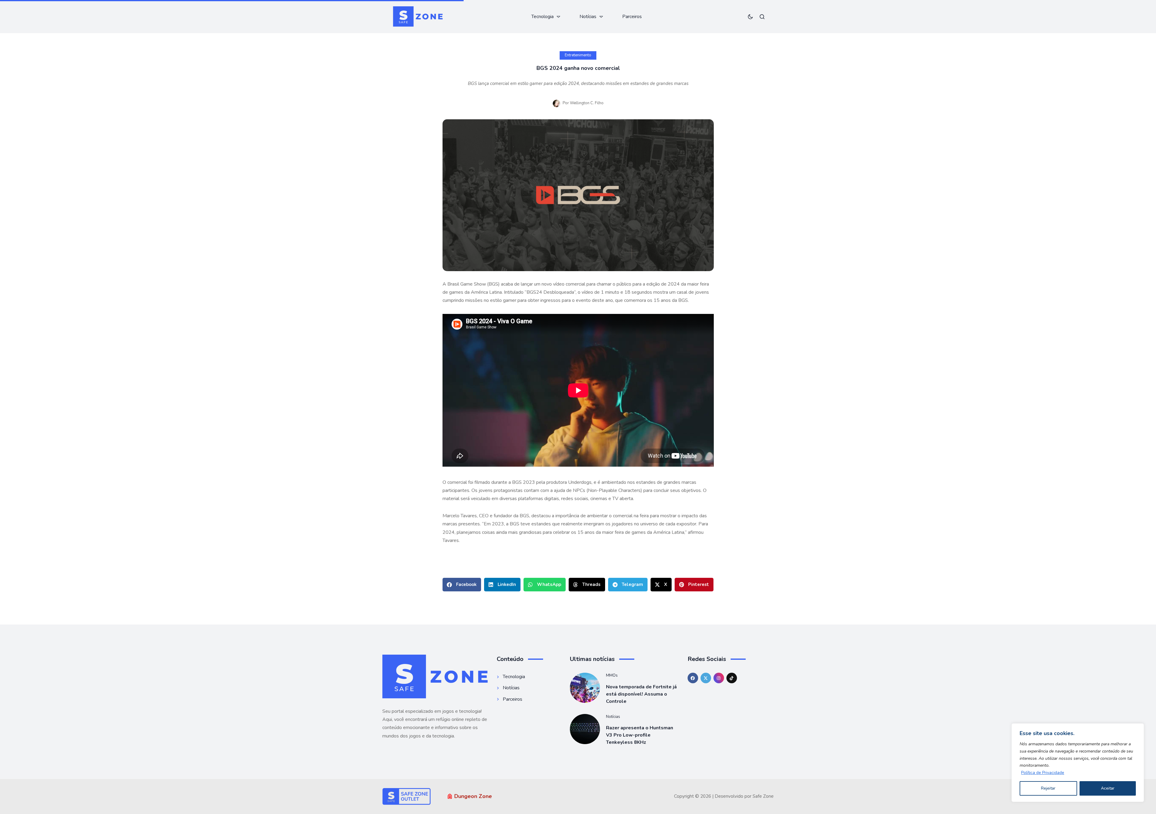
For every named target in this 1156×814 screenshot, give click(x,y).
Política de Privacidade (1042, 772)
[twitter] (706, 678)
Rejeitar (1048, 788)
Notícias (613, 716)
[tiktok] (731, 678)
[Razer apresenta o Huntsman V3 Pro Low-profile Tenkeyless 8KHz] (585, 729)
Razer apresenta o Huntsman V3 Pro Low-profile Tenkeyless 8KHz (639, 735)
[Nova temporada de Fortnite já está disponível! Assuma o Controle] (585, 688)
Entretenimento (578, 55)
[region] (1078, 762)
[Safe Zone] (418, 16)
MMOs (612, 675)
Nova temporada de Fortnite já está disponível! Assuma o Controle (641, 694)
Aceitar (1107, 788)
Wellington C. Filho (587, 103)
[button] (462, 584)
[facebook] (693, 678)
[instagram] (718, 678)
